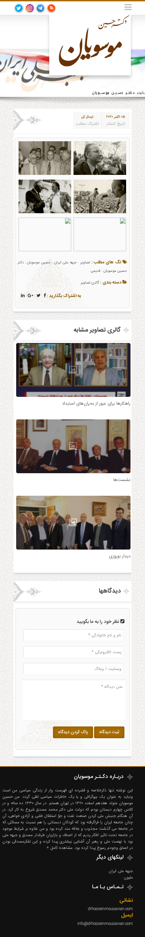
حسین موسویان (39, 262)
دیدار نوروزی (119, 556)
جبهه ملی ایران (65, 262)
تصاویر (85, 262)
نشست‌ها (121, 479)
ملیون (128, 877)
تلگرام (40, 8)
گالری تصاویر (90, 283)
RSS (51, 8)
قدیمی (95, 271)
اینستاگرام (30, 8)
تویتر (19, 8)
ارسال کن (87, 116)
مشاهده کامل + (60, 848)
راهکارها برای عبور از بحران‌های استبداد (96, 403)
